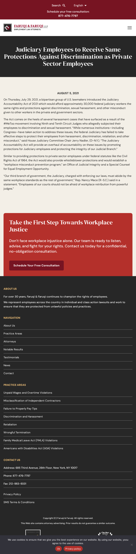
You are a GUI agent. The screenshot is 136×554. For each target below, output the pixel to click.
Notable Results (13, 349)
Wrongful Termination (17, 432)
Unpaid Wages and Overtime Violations (28, 392)
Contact (9, 373)
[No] (131, 544)
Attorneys (10, 341)
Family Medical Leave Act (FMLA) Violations (31, 440)
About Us (9, 325)
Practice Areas (13, 333)
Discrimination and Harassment (23, 416)
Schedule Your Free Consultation (36, 265)
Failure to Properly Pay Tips (20, 408)
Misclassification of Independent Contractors (32, 400)
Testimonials (11, 357)
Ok (58, 548)
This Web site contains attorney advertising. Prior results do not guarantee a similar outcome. (68, 523)
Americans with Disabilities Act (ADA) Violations (33, 448)
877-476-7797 (68, 16)
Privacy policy (73, 548)
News (7, 365)
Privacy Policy (12, 494)
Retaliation (10, 424)
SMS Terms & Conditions (19, 502)
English (78, 5)
